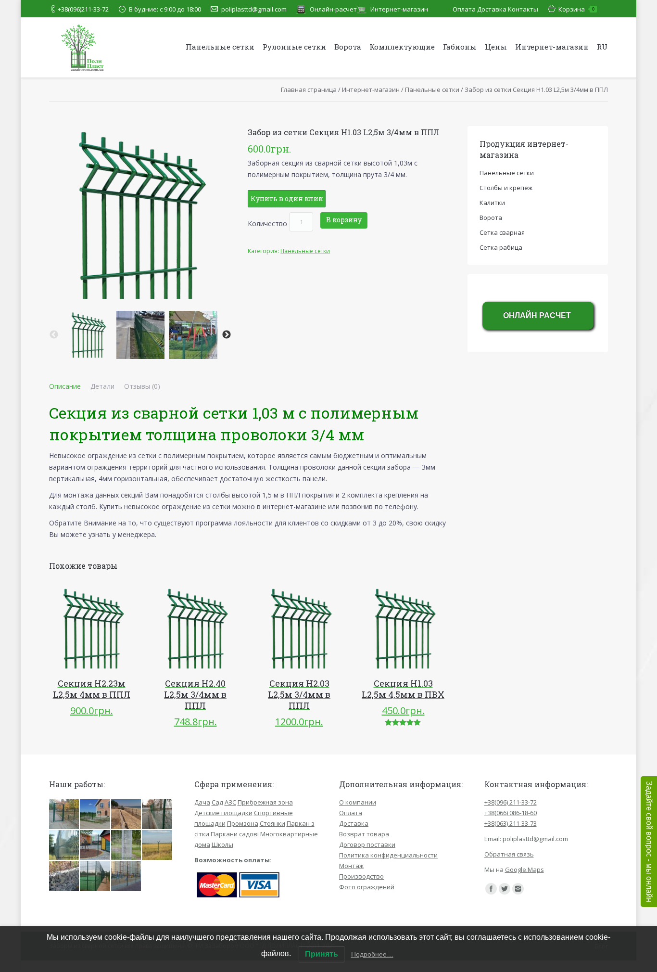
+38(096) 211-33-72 (510, 802)
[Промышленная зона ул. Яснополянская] (64, 845)
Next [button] (226, 335)
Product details (105, 628)
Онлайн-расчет (333, 9)
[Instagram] (518, 889)
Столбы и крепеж (506, 187)
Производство (361, 876)
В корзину (344, 219)
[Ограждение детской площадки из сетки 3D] (126, 876)
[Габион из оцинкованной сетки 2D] (64, 876)
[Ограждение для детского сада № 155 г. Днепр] (64, 814)
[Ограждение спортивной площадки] (95, 876)
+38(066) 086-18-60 (510, 812)
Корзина (576, 9)
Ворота (491, 217)
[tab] (65, 386)
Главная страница (309, 89)
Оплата (464, 9)
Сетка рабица (501, 247)
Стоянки (272, 823)
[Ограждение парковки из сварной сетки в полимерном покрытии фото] (126, 845)
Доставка (491, 9)
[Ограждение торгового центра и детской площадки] (95, 845)
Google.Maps (524, 869)
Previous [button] (54, 335)
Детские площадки (223, 812)
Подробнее (78, 628)
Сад (217, 802)
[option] (87, 335)
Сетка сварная (502, 232)
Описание (65, 386)
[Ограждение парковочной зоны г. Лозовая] (157, 814)
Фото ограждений (366, 886)
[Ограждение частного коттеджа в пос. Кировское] (95, 814)
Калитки (492, 202)
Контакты (523, 9)
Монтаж (351, 865)
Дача (202, 802)
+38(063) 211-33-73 (510, 823)
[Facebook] (491, 889)
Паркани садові (235, 834)
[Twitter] (504, 889)
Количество (267, 223)
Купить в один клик (287, 198)
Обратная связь (509, 854)
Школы (222, 844)
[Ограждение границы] (157, 845)
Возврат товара (364, 834)
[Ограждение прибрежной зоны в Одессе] (126, 814)
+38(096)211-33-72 (83, 9)
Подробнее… (372, 954)
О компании (357, 802)
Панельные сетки (432, 89)
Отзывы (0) (142, 386)
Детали (102, 386)
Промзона (242, 823)
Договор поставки (367, 844)
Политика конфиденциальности (388, 855)
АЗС (230, 802)
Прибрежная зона (265, 802)
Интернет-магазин (399, 9)
